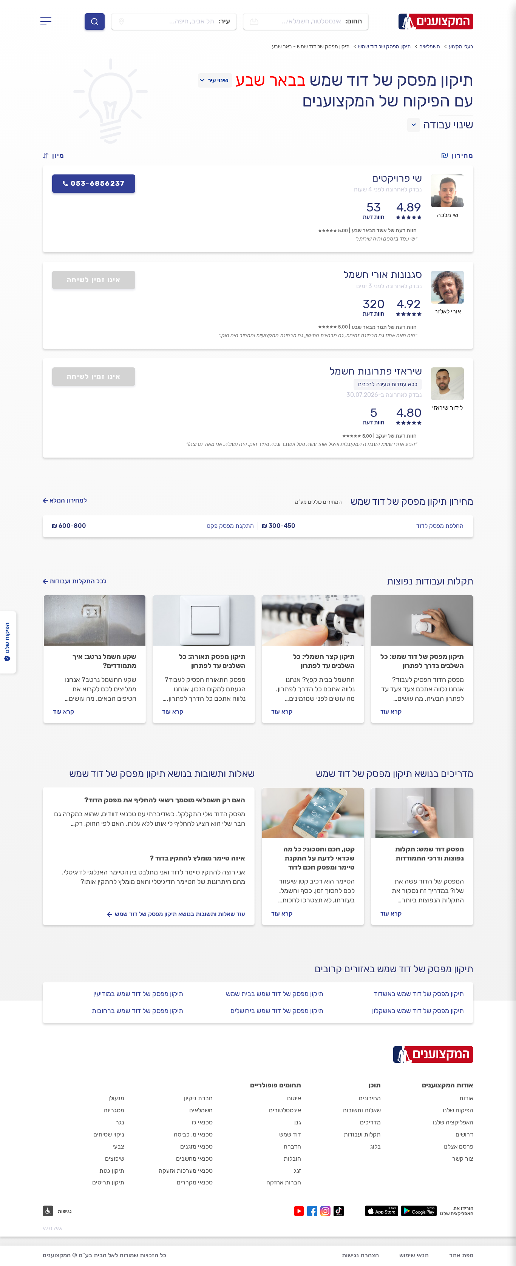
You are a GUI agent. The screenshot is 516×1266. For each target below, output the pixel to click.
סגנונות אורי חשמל (382, 274)
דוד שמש (290, 1134)
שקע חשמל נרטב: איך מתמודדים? (104, 661)
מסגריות (114, 1110)
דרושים (464, 1134)
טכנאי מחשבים (194, 1158)
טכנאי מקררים (195, 1182)
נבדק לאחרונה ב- (384, 394)
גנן (297, 1122)
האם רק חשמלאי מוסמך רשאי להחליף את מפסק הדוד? (164, 800)
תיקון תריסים (108, 1182)
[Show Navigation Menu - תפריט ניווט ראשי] (48, 21)
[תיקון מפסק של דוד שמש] (422, 623)
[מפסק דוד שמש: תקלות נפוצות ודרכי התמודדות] (422, 816)
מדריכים (370, 1122)
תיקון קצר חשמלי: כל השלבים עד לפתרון (324, 661)
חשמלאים (429, 46)
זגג (297, 1170)
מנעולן (116, 1098)
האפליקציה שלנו (453, 1122)
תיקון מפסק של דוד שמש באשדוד (419, 994)
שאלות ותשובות (362, 1110)
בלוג (375, 1146)
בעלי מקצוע (461, 46)
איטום (294, 1098)
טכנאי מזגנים (196, 1146)
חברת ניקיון (198, 1098)
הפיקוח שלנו (458, 1110)
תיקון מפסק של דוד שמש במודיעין (138, 994)
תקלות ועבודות (362, 1134)
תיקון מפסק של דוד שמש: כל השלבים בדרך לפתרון (422, 661)
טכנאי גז (202, 1122)
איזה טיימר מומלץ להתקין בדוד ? (197, 858)
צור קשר (462, 1158)
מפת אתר (461, 1255)
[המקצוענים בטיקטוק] (339, 1211)
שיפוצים (114, 1158)
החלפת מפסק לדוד (439, 525)
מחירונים (370, 1098)
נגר (120, 1122)
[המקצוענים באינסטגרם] (327, 1211)
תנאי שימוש (414, 1255)
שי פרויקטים (397, 178)
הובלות (292, 1158)
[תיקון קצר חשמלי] (313, 623)
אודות (466, 1098)
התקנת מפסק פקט (230, 525)
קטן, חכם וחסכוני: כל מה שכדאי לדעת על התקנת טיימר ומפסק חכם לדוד (319, 858)
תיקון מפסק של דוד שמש (384, 46)
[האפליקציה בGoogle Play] (419, 1211)
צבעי (118, 1146)
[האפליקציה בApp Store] (381, 1211)
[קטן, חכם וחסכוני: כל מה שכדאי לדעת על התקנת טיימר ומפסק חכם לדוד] (313, 816)
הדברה (292, 1146)
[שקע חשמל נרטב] (94, 623)
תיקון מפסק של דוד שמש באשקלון (418, 1011)
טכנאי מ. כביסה (193, 1134)
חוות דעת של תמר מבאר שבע (384, 327)
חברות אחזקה (283, 1182)
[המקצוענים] (436, 21)
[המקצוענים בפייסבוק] (313, 1211)
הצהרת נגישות (360, 1255)
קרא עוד (391, 711)
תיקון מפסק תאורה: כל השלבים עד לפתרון (212, 661)
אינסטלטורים (285, 1110)
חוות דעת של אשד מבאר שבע (384, 230)
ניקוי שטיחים (108, 1134)
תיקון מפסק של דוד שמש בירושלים (276, 1011)
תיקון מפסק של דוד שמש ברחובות (137, 1011)
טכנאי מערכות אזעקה (186, 1170)
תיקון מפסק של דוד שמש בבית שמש (274, 994)
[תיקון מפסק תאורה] (204, 623)
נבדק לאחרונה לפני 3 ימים (389, 286)
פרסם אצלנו (458, 1146)
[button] (57, 155)
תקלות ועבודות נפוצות (430, 581)
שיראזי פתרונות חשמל (375, 371)
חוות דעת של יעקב (396, 436)
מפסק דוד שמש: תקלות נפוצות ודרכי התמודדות (429, 853)
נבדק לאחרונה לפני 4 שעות (388, 189)
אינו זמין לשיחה (94, 280)
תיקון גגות (111, 1170)
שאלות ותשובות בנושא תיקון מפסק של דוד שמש (162, 774)
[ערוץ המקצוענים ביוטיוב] (300, 1211)
